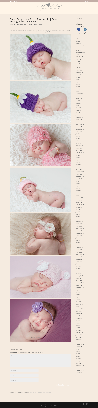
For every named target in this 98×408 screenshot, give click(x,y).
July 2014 (78, 264)
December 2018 (80, 150)
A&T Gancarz (47, 11)
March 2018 (78, 164)
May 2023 (78, 82)
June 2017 (78, 183)
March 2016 (78, 219)
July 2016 (78, 209)
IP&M (55, 406)
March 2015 (78, 245)
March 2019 (78, 143)
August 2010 (79, 372)
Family (77, 50)
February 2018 (79, 167)
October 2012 (79, 313)
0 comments (41, 24)
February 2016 (79, 221)
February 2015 (79, 247)
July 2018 (78, 155)
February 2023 (79, 89)
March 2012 (78, 330)
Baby (77, 41)
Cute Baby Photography (17, 24)
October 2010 (79, 368)
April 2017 (78, 188)
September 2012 (80, 316)
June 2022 (78, 101)
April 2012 (78, 327)
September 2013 (80, 287)
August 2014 (79, 261)
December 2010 (80, 363)
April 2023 (78, 84)
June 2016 (78, 212)
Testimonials (63, 11)
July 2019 (78, 134)
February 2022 (79, 110)
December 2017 (80, 169)
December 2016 (80, 197)
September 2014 (80, 259)
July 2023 (78, 77)
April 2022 (78, 105)
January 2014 (79, 278)
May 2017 (78, 186)
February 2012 (79, 332)
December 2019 (80, 122)
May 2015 (78, 240)
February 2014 (79, 275)
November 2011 (80, 339)
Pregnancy (78, 59)
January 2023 (79, 91)
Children (78, 43)
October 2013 (79, 285)
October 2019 (79, 127)
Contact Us (55, 11)
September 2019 (80, 129)
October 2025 (79, 70)
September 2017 (80, 176)
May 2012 (78, 325)
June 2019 (78, 136)
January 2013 (79, 306)
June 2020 (78, 115)
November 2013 (80, 283)
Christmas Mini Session (81, 46)
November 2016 (80, 200)
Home (33, 11)
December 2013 (80, 280)
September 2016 (80, 205)
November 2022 (80, 96)
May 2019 (78, 138)
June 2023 (78, 79)
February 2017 (79, 193)
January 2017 (79, 195)
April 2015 (78, 242)
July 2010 (78, 375)
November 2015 (80, 228)
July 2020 (78, 112)
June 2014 (78, 266)
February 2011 (79, 361)
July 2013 (78, 292)
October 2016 (79, 202)
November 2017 (80, 171)
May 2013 (78, 297)
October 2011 (79, 342)
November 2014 (80, 254)
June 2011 (78, 351)
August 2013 (79, 290)
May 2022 (78, 103)
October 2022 (79, 98)
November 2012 (80, 311)
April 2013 (78, 299)
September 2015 (80, 233)
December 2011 (80, 337)
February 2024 (79, 72)
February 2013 (79, 304)
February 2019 (79, 145)
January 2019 (79, 148)
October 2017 (79, 174)
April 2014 (78, 271)
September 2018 (80, 152)
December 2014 (80, 252)
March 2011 (78, 358)
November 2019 (80, 124)
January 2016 (79, 223)
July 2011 (78, 349)
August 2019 (79, 131)
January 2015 (79, 249)
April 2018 (78, 162)
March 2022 (78, 108)
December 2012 (80, 309)
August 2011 (79, 346)
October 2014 (79, 257)
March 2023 (78, 86)
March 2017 (78, 190)
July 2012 (78, 320)
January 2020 (79, 119)
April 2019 (78, 141)
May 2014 (78, 268)
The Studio (78, 61)
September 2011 (80, 344)
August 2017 (79, 179)
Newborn (34, 24)
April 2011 (78, 356)
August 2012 (79, 318)
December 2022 (80, 93)
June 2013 (78, 294)
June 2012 (78, 323)
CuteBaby (39, 11)
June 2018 (78, 157)
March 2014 (78, 273)
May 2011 (78, 353)
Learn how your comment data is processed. (40, 392)
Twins (77, 63)
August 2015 (79, 235)
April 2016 (78, 216)
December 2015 (80, 226)
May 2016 (78, 214)
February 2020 (79, 117)
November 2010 (80, 365)
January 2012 (79, 335)
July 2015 (78, 238)
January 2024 (79, 74)
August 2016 (79, 207)
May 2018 (78, 160)
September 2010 (80, 370)
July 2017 (78, 181)
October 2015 (79, 231)
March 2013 (78, 302)
